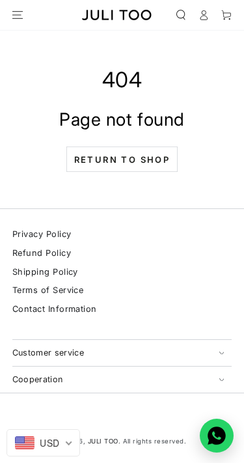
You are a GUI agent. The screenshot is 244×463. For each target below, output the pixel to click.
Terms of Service (48, 290)
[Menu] (17, 14)
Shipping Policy (45, 272)
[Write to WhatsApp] (217, 436)
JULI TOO (103, 441)
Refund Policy (41, 253)
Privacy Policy (42, 234)
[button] (180, 14)
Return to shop (122, 159)
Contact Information (54, 309)
